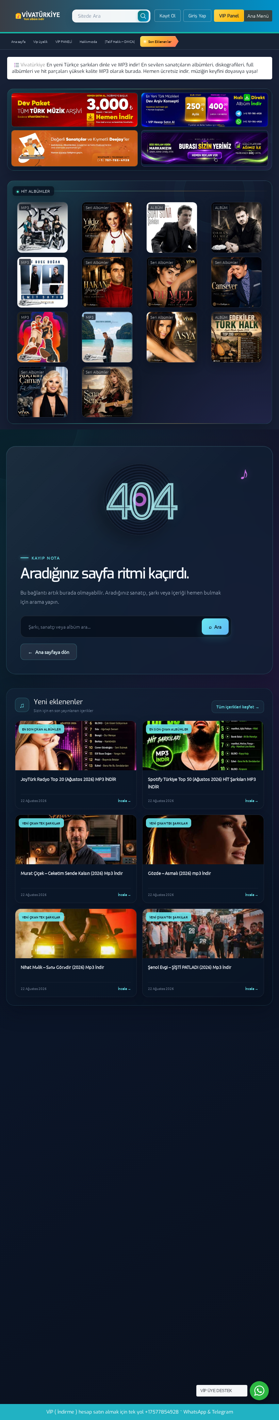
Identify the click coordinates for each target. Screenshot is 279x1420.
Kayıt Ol (168, 16)
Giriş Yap (197, 16)
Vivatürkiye (33, 65)
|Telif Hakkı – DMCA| (120, 41)
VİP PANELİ (63, 41)
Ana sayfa (18, 41)
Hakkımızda (88, 41)
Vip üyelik (40, 41)
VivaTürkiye (38, 16)
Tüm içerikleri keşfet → (237, 706)
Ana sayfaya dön (48, 651)
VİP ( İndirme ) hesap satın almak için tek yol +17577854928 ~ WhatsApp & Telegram (139, 1412)
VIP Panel (229, 16)
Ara (215, 626)
